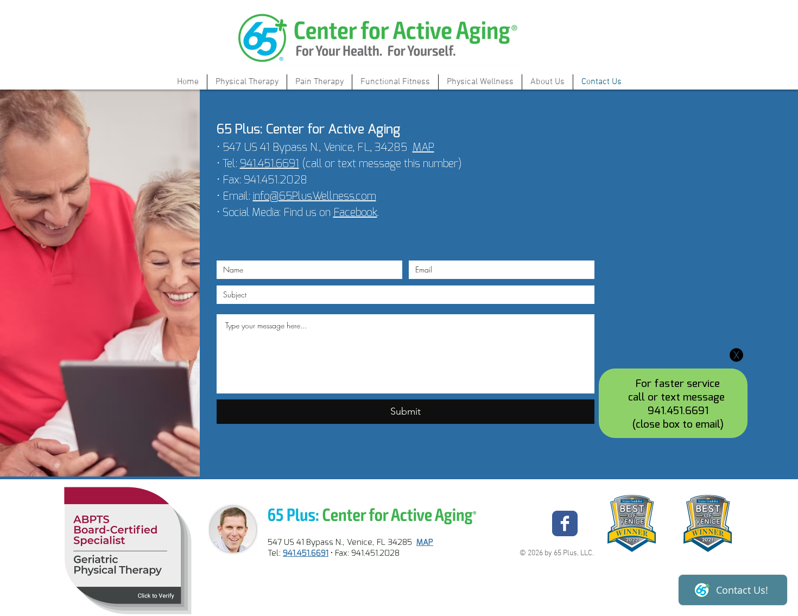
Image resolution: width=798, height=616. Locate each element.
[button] (736, 355)
